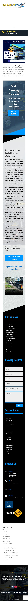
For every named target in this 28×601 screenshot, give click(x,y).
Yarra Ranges (9, 422)
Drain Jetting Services (8, 71)
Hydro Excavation (7, 538)
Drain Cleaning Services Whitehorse (15, 69)
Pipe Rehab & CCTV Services (11, 552)
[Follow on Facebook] (12, 587)
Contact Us (5, 559)
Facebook (10, 495)
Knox (7, 453)
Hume (7, 451)
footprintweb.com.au (14, 599)
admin (5, 67)
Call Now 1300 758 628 (14, 258)
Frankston (8, 437)
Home (4, 529)
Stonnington (9, 449)
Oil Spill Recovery (8, 557)
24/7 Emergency (11, 32)
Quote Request (6, 536)
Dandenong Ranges (10, 424)
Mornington (9, 447)
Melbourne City (9, 445)
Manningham (9, 431)
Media (5, 531)
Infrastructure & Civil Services (11, 555)
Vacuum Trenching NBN (9, 547)
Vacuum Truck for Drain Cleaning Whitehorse (14, 66)
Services (5, 546)
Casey (7, 426)
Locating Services (7, 534)
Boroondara (9, 433)
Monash (8, 435)
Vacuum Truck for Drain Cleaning (10, 77)
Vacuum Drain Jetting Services (16, 75)
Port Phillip (8, 439)
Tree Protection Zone (9, 550)
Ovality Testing (6, 541)
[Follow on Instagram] (15, 587)
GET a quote (13, 112)
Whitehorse (9, 420)
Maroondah (8, 418)
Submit (19, 405)
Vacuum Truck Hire (7, 543)
